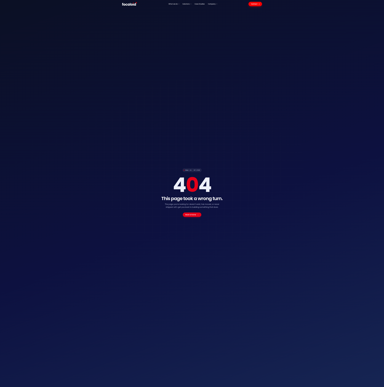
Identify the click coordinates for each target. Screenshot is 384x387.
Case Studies (199, 4)
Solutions (186, 4)
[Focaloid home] (129, 4)
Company (212, 4)
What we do (173, 4)
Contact (255, 4)
